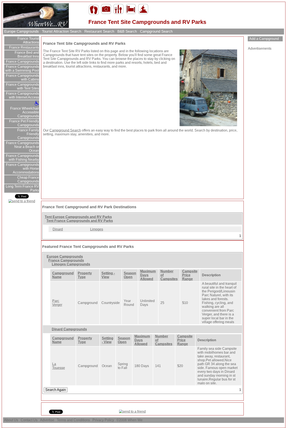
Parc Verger (57, 303)
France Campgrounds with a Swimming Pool (22, 68)
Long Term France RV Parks (22, 188)
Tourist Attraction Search (61, 31)
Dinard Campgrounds (69, 329)
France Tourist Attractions (28, 40)
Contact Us (29, 420)
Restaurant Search (99, 31)
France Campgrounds (22, 61)
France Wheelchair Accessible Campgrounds (24, 112)
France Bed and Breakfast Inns (26, 54)
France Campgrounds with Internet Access (22, 95)
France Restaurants (23, 47)
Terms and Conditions (73, 420)
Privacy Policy (103, 420)
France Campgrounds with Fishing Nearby (22, 157)
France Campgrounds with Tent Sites (22, 86)
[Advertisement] (69, 98)
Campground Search (156, 31)
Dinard (58, 229)
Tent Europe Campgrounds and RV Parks (78, 217)
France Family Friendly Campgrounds (27, 134)
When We (135, 420)
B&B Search (127, 31)
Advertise (47, 420)
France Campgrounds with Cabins (22, 77)
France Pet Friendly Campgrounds (23, 123)
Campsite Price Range (189, 275)
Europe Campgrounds (21, 31)
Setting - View (108, 275)
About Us (11, 420)
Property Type (85, 275)
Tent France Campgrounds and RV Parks (79, 221)
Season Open (130, 275)
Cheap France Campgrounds (27, 179)
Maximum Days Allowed (148, 275)
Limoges (96, 229)
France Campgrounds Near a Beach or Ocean (22, 146)
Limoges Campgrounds (71, 264)
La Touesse (58, 366)
